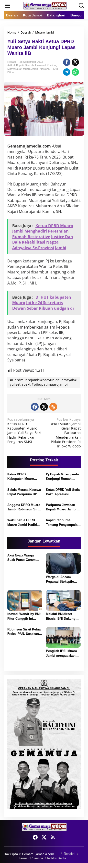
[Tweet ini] (75, 62)
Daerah (29, 65)
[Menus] (7, 5)
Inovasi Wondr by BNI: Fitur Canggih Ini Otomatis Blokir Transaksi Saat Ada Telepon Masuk (24, 616)
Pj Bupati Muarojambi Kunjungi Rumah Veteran (62, 476)
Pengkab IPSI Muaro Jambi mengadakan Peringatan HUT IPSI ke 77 (61, 653)
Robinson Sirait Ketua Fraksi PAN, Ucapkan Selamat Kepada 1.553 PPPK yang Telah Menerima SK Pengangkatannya (24, 632)
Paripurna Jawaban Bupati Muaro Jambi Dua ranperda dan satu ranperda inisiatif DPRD (63, 507)
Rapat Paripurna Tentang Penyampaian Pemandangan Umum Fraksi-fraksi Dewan (62, 522)
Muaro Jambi (30, 68)
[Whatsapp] (75, 72)
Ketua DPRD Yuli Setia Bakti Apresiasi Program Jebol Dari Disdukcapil (63, 492)
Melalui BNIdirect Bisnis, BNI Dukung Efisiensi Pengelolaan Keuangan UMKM (62, 616)
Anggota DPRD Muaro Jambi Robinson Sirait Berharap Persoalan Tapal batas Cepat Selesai (24, 507)
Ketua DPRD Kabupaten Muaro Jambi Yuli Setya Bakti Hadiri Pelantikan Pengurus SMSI (25, 430)
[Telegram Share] (66, 72)
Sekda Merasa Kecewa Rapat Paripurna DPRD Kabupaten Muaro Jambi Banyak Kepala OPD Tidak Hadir (24, 492)
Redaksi (69, 854)
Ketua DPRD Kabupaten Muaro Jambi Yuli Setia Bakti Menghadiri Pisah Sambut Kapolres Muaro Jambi (24, 476)
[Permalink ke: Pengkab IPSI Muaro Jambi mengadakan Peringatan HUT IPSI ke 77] (63, 637)
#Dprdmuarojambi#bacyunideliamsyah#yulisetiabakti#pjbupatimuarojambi (43, 382)
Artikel (11, 65)
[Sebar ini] (66, 62)
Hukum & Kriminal (45, 65)
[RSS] (53, 407)
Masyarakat (14, 68)
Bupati (19, 65)
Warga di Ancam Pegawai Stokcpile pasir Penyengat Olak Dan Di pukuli (62, 579)
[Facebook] (35, 407)
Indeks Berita (56, 858)
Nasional (45, 68)
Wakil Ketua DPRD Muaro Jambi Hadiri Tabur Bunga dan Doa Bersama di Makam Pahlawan (23, 522)
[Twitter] (44, 407)
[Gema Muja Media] (45, 5)
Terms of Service (31, 858)
